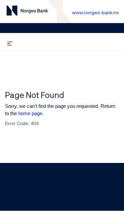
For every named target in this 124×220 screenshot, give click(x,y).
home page (30, 113)
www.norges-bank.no (95, 12)
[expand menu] (10, 42)
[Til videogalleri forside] (27, 12)
